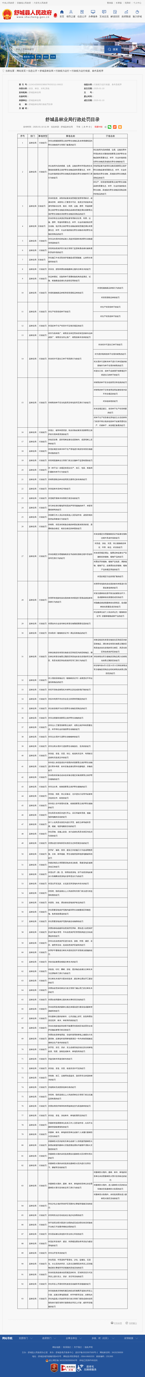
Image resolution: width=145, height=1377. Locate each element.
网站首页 (21, 71)
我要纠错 (99, 127)
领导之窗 (70, 16)
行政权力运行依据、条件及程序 (87, 71)
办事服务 (93, 16)
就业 (46, 57)
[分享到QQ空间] (120, 127)
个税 (39, 57)
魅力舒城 (137, 16)
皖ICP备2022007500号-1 (86, 1352)
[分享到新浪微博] (115, 127)
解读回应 (115, 16)
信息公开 (82, 16)
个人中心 (137, 3)
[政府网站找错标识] (68, 1368)
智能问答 (128, 49)
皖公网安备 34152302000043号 (62, 1360)
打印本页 (118, 1323)
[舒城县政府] (72, 45)
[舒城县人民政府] (29, 14)
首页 (62, 16)
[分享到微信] (109, 127)
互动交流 (104, 16)
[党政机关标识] (54, 1368)
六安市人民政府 (41, 3)
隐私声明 (89, 1347)
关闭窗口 (133, 1323)
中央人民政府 (8, 3)
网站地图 (56, 1347)
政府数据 (126, 16)
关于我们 (78, 1347)
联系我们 (67, 1347)
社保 (53, 57)
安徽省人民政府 (24, 3)
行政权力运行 (62, 71)
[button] (119, 3)
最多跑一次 (29, 57)
